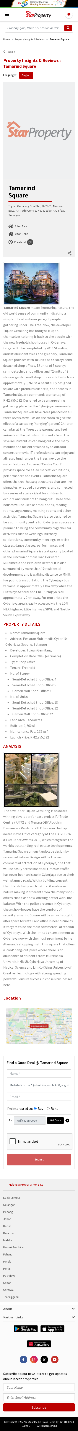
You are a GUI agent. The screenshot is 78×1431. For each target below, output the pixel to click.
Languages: (10, 75)
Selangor (9, 1205)
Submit (39, 1159)
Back (11, 51)
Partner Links (13, 1317)
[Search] (68, 28)
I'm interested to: (20, 1108)
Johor (7, 1219)
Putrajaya (9, 1276)
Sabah (7, 1283)
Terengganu (11, 1297)
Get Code (55, 1120)
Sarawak (8, 1290)
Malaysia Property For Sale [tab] (26, 1184)
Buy (40, 1108)
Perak (7, 1261)
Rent (54, 1108)
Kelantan (9, 1233)
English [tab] (26, 75)
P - (10, 1120)
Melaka (7, 1240)
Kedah (7, 1226)
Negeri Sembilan (13, 1247)
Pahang (8, 1254)
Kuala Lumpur (11, 1198)
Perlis (7, 1268)
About (7, 1309)
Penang (8, 1212)
